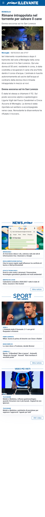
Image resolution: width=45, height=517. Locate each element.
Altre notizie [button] (37, 289)
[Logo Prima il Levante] (22, 3)
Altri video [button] (37, 418)
